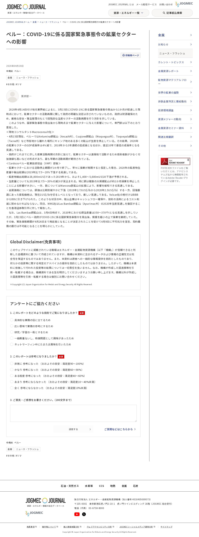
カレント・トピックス (171, 62)
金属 (35, 22)
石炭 (135, 486)
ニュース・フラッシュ (49, 22)
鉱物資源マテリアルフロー (172, 81)
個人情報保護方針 (72, 526)
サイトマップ (166, 526)
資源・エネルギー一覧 (126, 13)
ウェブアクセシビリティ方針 (100, 526)
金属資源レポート (168, 71)
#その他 (10, 84)
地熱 (112, 486)
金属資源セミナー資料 (171, 128)
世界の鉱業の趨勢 (168, 92)
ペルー (17, 71)
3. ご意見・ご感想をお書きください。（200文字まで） (41, 400)
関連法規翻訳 (166, 137)
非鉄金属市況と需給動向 (172, 101)
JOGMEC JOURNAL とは (121, 4)
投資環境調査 (166, 110)
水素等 (89, 486)
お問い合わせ (166, 4)
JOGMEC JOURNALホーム (18, 22)
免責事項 (32, 526)
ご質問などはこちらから (118, 429)
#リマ (19, 84)
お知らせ (163, 44)
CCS (101, 486)
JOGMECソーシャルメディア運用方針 (137, 526)
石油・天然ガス (70, 486)
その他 (162, 146)
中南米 (9, 71)
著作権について (50, 526)
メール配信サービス (146, 4)
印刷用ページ (132, 55)
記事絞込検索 (174, 13)
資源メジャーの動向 (169, 119)
